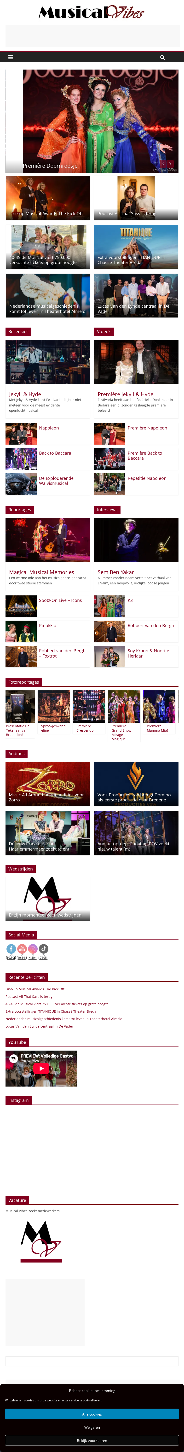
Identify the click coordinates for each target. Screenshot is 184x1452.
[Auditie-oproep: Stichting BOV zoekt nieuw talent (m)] (136, 814)
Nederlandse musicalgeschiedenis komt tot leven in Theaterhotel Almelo (47, 308)
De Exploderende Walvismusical (56, 480)
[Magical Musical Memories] (48, 520)
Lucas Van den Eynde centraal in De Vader (133, 308)
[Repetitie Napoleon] (109, 476)
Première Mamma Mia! (146, 728)
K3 (130, 600)
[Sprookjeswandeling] (43, 693)
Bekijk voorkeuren (92, 1440)
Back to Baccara (55, 453)
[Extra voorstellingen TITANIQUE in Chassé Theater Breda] (136, 227)
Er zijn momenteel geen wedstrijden (45, 915)
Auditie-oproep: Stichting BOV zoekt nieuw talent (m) (133, 846)
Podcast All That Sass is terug (127, 213)
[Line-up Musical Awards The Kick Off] (48, 178)
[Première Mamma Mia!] (148, 693)
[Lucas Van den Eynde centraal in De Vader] (136, 276)
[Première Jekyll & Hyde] (136, 342)
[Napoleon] (21, 426)
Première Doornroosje (41, 165)
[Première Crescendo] (78, 693)
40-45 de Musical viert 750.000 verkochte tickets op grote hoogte (43, 259)
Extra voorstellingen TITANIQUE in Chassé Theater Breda (131, 259)
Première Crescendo (73, 728)
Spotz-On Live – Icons (60, 600)
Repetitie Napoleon (147, 478)
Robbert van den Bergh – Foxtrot (62, 653)
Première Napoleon (147, 428)
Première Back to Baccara (145, 455)
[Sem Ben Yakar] (136, 520)
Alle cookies (92, 1414)
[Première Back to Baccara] (109, 451)
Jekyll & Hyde (25, 394)
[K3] (109, 598)
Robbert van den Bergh (151, 625)
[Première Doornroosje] (92, 72)
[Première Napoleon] (109, 426)
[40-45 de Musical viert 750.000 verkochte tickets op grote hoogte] (48, 227)
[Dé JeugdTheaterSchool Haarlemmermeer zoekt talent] (48, 814)
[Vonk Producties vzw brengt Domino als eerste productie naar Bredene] (136, 764)
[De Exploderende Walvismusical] (21, 476)
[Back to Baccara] (21, 451)
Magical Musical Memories (41, 572)
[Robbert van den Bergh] (109, 623)
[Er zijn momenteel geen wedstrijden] (48, 879)
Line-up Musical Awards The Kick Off (46, 213)
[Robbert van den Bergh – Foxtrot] (21, 648)
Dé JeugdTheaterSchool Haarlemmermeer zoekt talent (39, 846)
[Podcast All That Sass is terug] (136, 178)
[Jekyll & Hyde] (48, 342)
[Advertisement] (93, 36)
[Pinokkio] (21, 623)
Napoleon (49, 428)
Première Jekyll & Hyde (125, 394)
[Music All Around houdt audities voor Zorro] (48, 764)
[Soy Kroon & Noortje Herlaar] (109, 648)
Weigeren (92, 1427)
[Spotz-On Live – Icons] (21, 598)
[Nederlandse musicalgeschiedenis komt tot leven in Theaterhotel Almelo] (48, 276)
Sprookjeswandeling (42, 728)
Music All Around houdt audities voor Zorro (46, 797)
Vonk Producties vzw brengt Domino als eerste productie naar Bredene (134, 797)
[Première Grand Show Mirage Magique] (113, 693)
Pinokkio (47, 625)
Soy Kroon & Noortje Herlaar (148, 653)
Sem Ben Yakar (116, 572)
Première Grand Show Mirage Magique (110, 732)
